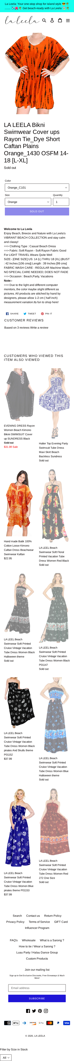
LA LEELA (39, 1035)
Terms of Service (39, 921)
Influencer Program (37, 927)
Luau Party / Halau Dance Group (37, 952)
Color (8, 180)
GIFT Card (61, 921)
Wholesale (29, 940)
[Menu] (68, 20)
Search (17, 915)
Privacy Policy (15, 921)
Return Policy (52, 915)
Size (7, 195)
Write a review (39, 327)
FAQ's (14, 940)
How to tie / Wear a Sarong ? (37, 946)
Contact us (33, 915)
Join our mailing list (37, 969)
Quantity (58, 195)
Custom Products (37, 958)
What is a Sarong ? (52, 940)
